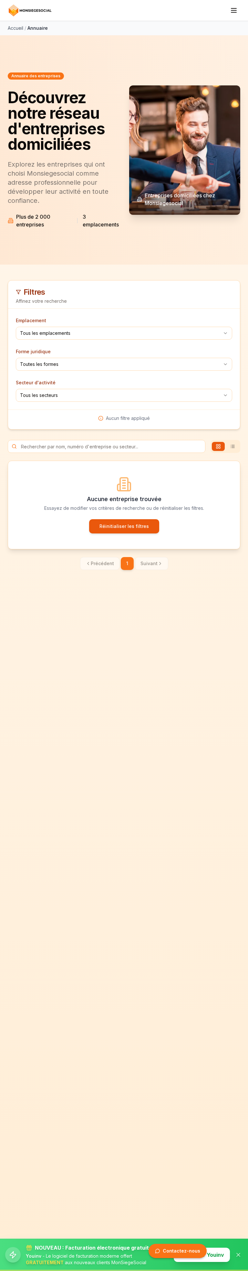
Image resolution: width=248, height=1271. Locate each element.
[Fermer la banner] (238, 1254)
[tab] (218, 446)
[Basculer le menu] (233, 10)
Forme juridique (33, 351)
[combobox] (124, 333)
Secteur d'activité (36, 382)
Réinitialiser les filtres (124, 526)
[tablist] (225, 446)
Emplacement (31, 320)
